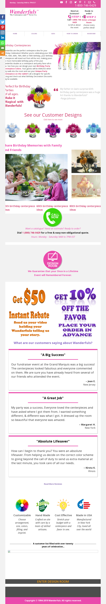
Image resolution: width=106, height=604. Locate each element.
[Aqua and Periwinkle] (94, 130)
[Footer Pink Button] (53, 260)
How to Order (72, 34)
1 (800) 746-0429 (76, 21)
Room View (91, 34)
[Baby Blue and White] (12, 130)
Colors (34, 34)
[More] (2, 53)
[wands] (78, 56)
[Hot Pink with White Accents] (73, 130)
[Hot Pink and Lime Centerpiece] (33, 130)
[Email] (2, 48)
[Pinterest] (2, 27)
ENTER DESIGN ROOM (53, 581)
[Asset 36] (24, 13)
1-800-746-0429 (85, 5)
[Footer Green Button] (53, 218)
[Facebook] (2, 17)
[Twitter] (2, 22)
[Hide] (1, 58)
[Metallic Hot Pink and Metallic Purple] (53, 130)
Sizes (53, 34)
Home (15, 34)
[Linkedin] (2, 37)
